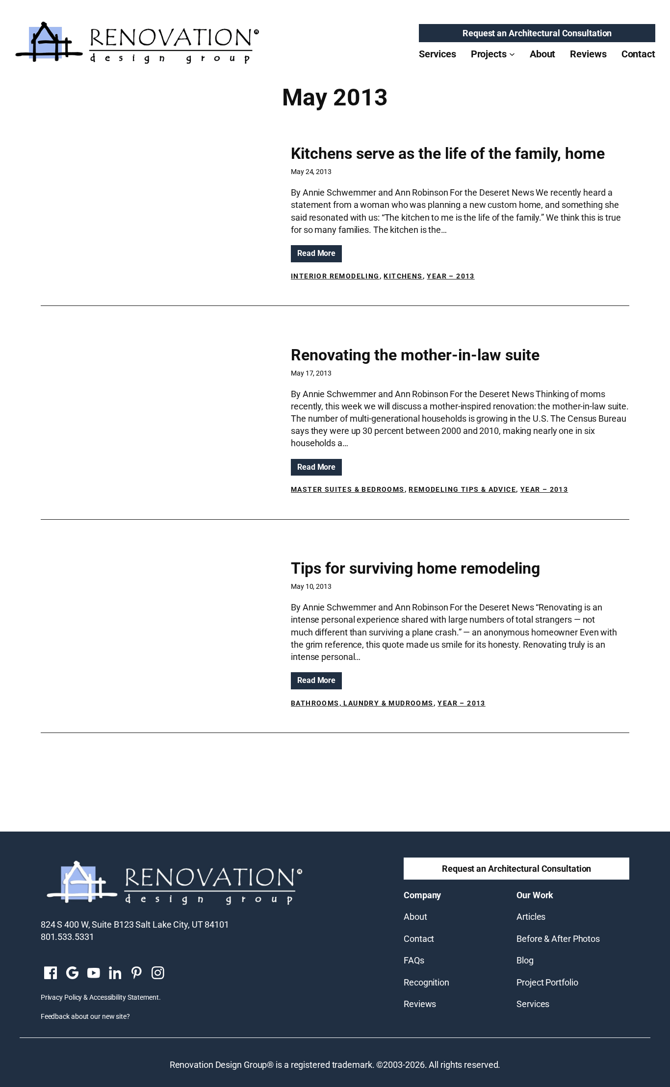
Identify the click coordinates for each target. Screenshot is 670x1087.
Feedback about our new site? (85, 1016)
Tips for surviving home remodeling (415, 568)
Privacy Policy (61, 997)
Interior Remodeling (335, 276)
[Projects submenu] (512, 54)
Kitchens (403, 276)
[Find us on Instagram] (158, 974)
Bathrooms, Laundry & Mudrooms (362, 703)
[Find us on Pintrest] (136, 974)
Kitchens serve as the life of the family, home (448, 153)
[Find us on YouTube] (94, 974)
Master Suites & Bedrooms (348, 489)
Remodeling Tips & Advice (462, 489)
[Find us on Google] (72, 974)
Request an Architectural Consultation (537, 33)
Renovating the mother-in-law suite (415, 355)
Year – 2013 (450, 276)
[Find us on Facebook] (50, 974)
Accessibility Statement (124, 997)
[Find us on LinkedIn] (115, 974)
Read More (319, 255)
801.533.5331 (67, 937)
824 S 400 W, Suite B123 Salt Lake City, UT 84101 (135, 924)
